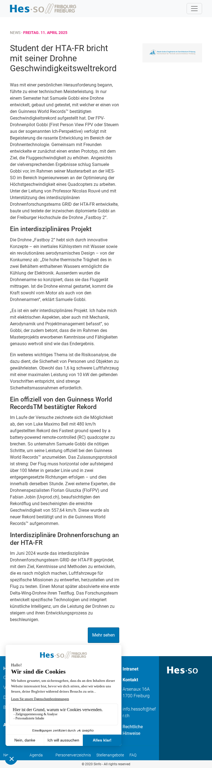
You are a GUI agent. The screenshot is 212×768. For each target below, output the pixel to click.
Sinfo (97, 764)
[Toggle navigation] (194, 8)
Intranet (130, 669)
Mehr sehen (103, 635)
